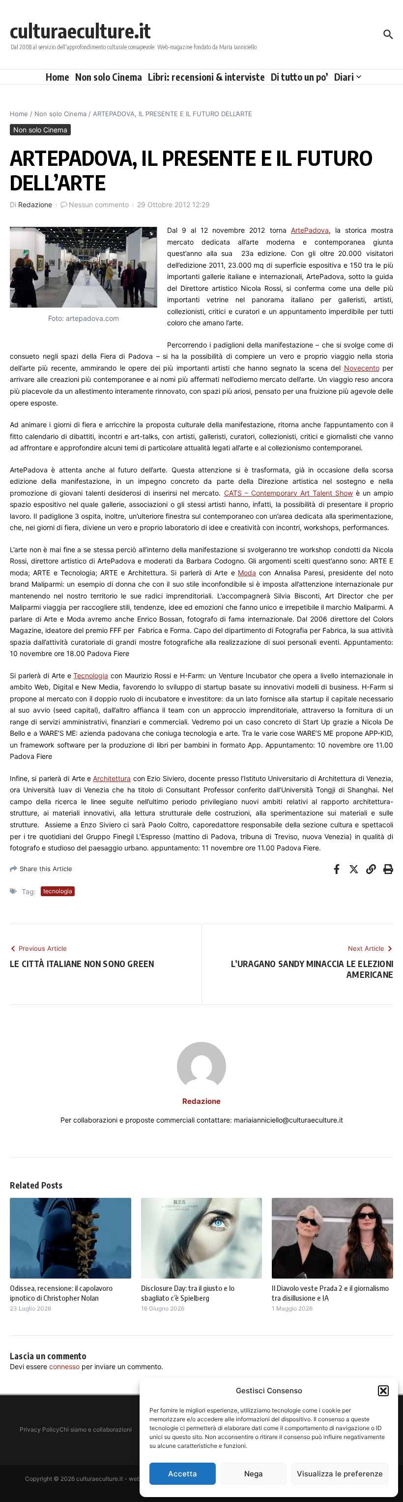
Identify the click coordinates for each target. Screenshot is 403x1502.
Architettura (112, 778)
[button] (383, 1391)
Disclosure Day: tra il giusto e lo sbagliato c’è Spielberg (187, 1292)
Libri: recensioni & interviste (206, 77)
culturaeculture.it (80, 30)
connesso (64, 1366)
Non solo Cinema (108, 77)
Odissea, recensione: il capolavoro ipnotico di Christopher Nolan (61, 1292)
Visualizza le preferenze (340, 1473)
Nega (253, 1473)
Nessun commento (99, 204)
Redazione (35, 204)
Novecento (361, 368)
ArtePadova (310, 230)
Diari (344, 77)
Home (57, 77)
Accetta (182, 1473)
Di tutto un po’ (299, 77)
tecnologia (57, 891)
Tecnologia (90, 675)
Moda (247, 572)
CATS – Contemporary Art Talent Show (288, 493)
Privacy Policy (39, 1429)
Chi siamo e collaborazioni (95, 1429)
